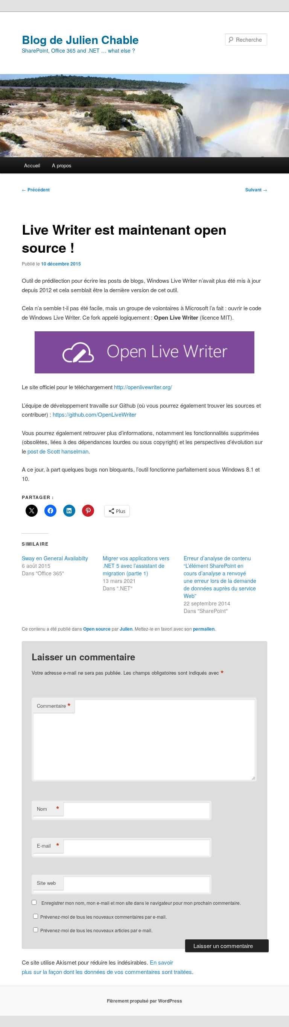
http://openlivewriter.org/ (143, 387)
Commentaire (54, 706)
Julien (126, 628)
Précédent (36, 189)
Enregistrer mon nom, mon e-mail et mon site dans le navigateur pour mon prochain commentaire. (141, 903)
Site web (46, 882)
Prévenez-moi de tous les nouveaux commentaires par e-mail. (103, 916)
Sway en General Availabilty (55, 558)
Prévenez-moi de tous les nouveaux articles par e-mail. (96, 930)
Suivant (256, 189)
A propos (61, 165)
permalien (203, 628)
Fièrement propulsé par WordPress (144, 1000)
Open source (97, 628)
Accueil (32, 165)
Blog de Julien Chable (80, 39)
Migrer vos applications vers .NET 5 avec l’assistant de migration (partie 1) (136, 565)
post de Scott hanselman (57, 451)
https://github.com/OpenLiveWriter (94, 414)
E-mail (48, 846)
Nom (48, 809)
